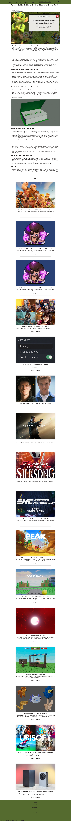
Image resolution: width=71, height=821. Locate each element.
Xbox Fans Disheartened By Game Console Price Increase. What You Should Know (35, 791)
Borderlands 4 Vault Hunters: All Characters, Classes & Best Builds (35, 326)
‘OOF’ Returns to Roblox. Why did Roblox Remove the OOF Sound (35, 596)
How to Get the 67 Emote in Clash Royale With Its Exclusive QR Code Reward (35, 248)
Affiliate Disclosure (35, 807)
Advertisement (35, 809)
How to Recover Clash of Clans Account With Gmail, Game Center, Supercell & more (35, 209)
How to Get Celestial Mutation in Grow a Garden (35, 635)
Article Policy (35, 812)
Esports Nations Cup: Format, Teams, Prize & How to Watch (35, 518)
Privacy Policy (35, 804)
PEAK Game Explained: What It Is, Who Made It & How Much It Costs (35, 557)
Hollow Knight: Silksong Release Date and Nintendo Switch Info (35, 479)
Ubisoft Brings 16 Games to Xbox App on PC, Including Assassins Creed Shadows (35, 752)
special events (45, 59)
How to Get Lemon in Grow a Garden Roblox (35, 674)
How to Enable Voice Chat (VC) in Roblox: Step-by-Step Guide (35, 364)
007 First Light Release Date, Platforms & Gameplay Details (35, 440)
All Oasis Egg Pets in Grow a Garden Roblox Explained (35, 713)
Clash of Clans (23, 158)
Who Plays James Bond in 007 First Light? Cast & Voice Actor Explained (35, 403)
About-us (35, 802)
